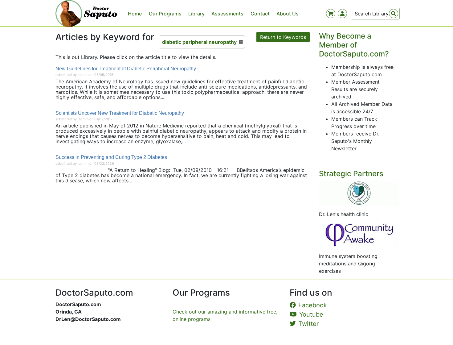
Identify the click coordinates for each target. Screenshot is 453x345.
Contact (260, 13)
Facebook (312, 305)
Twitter (308, 323)
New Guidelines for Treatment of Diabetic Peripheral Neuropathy (125, 68)
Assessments (227, 13)
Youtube (311, 314)
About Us (287, 13)
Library (196, 13)
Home (135, 13)
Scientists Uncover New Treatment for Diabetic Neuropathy (119, 113)
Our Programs (165, 13)
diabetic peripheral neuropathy (199, 42)
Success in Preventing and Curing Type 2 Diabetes (111, 157)
